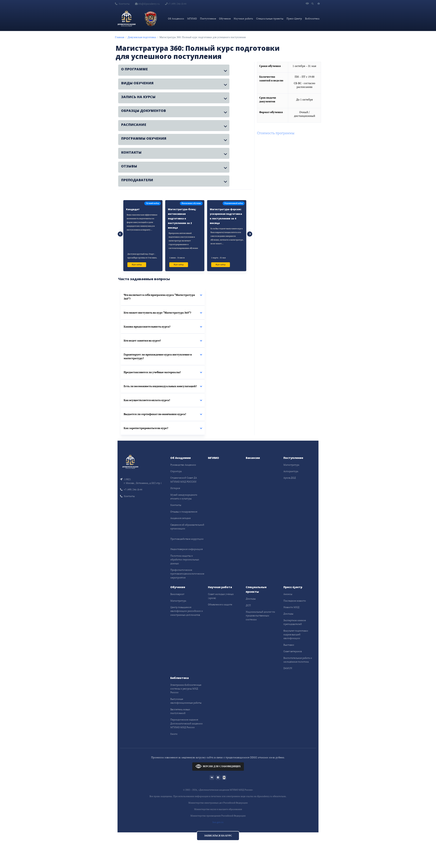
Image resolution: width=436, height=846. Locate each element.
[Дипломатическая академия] (126, 18)
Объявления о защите (220, 604)
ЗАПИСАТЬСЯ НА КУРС (218, 835)
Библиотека (312, 18)
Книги (173, 734)
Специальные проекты (269, 18)
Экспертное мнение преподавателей (294, 622)
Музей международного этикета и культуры (183, 496)
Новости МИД (291, 607)
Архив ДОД (289, 477)
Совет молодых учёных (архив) (221, 596)
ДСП (248, 605)
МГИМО (192, 18)
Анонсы (287, 594)
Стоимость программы (275, 133)
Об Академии (176, 18)
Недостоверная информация (186, 549)
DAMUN (287, 668)
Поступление (208, 18)
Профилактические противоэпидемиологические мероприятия (187, 573)
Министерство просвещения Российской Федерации (218, 815)
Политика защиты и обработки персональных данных (184, 559)
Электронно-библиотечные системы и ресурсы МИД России (185, 688)
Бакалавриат (177, 594)
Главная (119, 37)
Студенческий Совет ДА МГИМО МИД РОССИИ (183, 479)
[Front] (130, 461)
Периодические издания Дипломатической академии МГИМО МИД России (186, 723)
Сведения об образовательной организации (187, 526)
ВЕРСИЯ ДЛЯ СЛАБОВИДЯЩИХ (222, 766)
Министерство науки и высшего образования (218, 809)
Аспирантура (290, 471)
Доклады (251, 598)
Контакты (124, 3)
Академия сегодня (180, 518)
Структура (176, 471)
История (175, 488)
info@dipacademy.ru (148, 3)
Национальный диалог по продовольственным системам (260, 615)
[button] (173, 70)
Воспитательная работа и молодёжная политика (297, 659)
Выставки (288, 645)
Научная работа (243, 18)
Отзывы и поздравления (183, 511)
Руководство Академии (183, 465)
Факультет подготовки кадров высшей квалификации (295, 634)
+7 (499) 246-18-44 (176, 3)
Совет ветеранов (292, 651)
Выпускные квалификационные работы (185, 700)
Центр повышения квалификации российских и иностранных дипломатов (186, 611)
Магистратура (291, 465)
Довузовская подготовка (142, 37)
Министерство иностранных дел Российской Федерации (218, 802)
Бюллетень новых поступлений (180, 711)
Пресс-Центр (294, 18)
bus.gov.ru (218, 822)
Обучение (225, 18)
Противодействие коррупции (187, 539)
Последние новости (294, 600)
